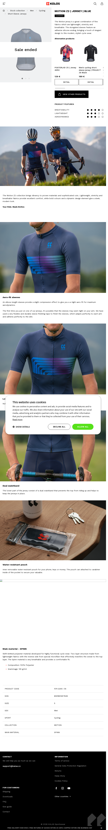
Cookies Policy (61, 781)
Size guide (7, 807)
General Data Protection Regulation (70, 766)
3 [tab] (29, 78)
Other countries (61, 796)
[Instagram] (62, 788)
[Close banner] (101, 828)
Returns (58, 771)
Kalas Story (60, 776)
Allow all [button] (83, 426)
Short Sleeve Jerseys (17, 14)
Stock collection (17, 11)
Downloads (8, 797)
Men (32, 11)
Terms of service (62, 761)
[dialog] (53, 415)
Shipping (6, 791)
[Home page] (4, 10)
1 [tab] (22, 78)
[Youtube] (68, 788)
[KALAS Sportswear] (53, 3)
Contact (6, 812)
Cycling (42, 11)
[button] (66, 82)
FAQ (4, 802)
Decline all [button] (59, 426)
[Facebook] (56, 788)
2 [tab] (25, 78)
